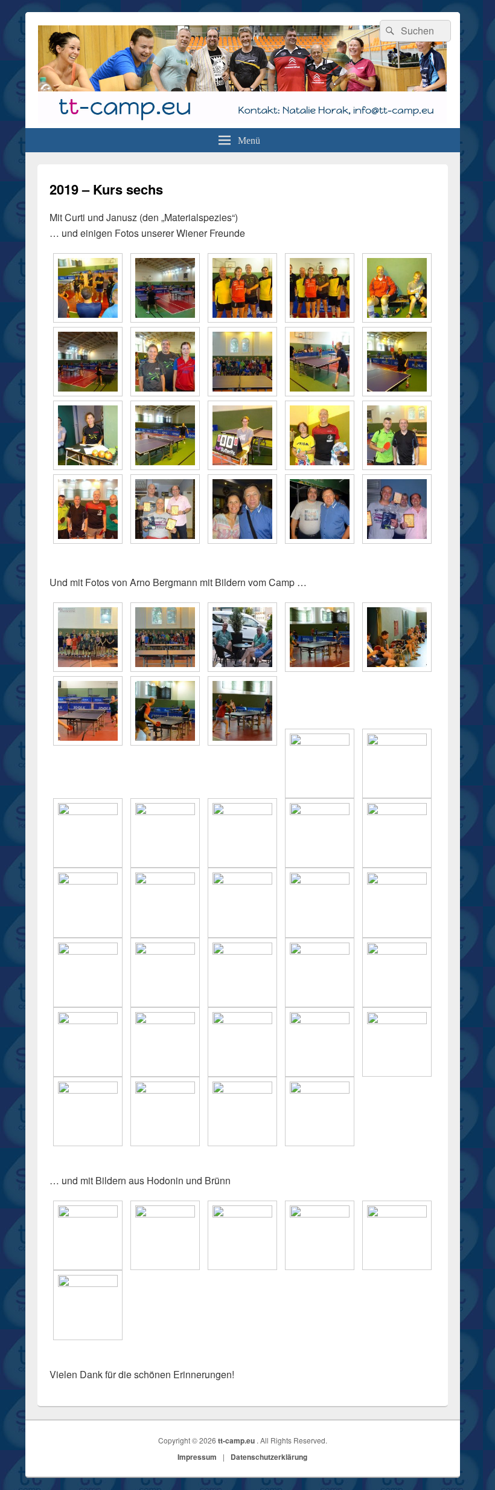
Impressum (197, 1456)
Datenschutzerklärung (269, 1456)
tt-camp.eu (237, 1440)
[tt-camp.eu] (242, 124)
